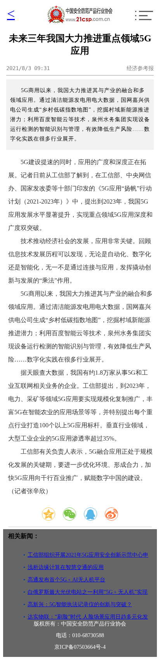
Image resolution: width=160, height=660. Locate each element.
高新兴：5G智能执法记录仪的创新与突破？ (80, 604)
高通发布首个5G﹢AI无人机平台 (66, 580)
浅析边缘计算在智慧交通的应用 (66, 567)
